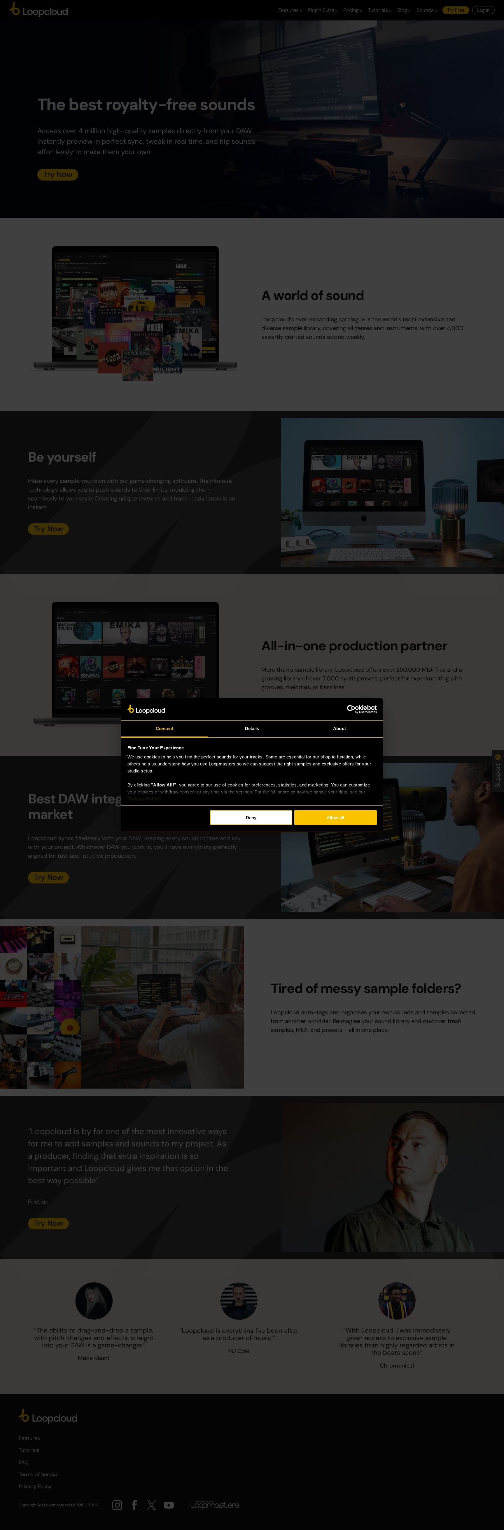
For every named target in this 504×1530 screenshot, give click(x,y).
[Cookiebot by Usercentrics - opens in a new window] (351, 709)
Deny (251, 817)
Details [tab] (252, 728)
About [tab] (339, 728)
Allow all (335, 817)
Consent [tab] (164, 728)
